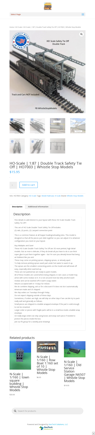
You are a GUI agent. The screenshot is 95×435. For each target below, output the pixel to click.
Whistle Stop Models (75, 196)
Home (12, 27)
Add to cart (28, 184)
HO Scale (18, 27)
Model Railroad (48, 196)
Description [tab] (17, 206)
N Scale (58, 196)
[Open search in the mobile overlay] (47, 411)
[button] (81, 34)
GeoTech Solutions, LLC (58, 424)
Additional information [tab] (38, 206)
